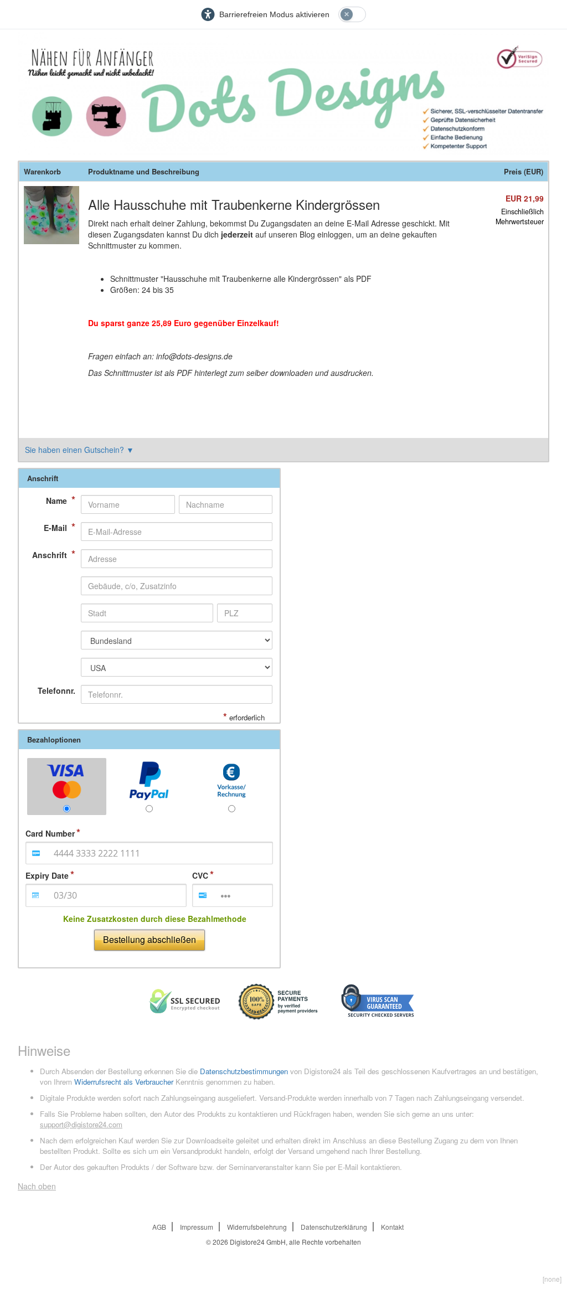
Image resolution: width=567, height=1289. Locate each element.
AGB (159, 1226)
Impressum (196, 1226)
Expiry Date (47, 875)
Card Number (50, 833)
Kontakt (392, 1226)
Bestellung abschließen (149, 939)
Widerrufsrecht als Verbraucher (123, 1081)
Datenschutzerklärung (334, 1226)
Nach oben (37, 1186)
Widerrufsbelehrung (257, 1226)
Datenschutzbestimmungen (244, 1071)
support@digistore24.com (81, 1124)
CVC (200, 875)
